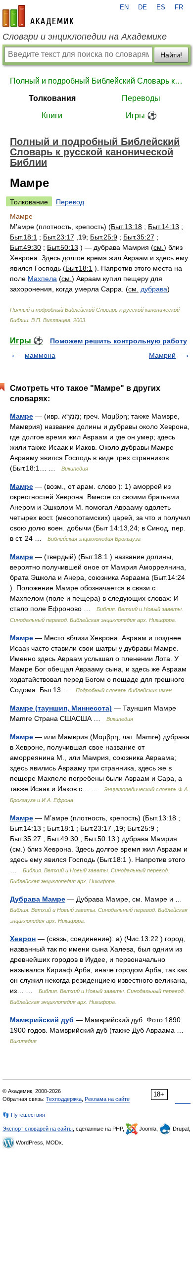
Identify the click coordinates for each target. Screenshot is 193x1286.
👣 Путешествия (23, 1115)
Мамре (21, 416)
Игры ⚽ (141, 115)
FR (179, 7)
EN (124, 7)
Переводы (141, 98)
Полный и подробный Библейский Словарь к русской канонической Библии (96, 81)
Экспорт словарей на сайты (37, 1129)
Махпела (42, 279)
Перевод (70, 202)
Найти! (171, 55)
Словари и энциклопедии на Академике (84, 37)
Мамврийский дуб (42, 1020)
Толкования (52, 98)
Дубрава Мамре (37, 899)
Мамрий (162, 355)
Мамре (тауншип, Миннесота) (61, 708)
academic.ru (38, 16)
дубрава (154, 289)
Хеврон (23, 939)
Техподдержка (64, 1099)
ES (160, 7)
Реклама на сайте (107, 1099)
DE (142, 7)
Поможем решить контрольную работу (118, 341)
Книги (52, 115)
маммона (40, 355)
